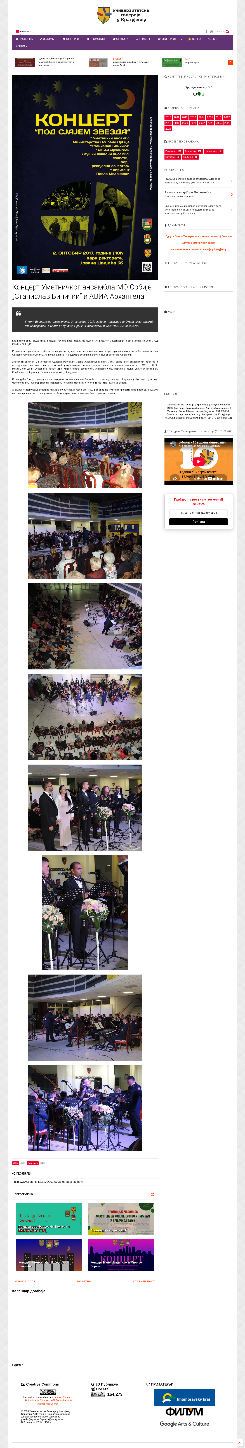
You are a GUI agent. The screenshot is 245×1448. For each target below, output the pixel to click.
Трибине (188, 156)
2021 (193, 123)
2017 (227, 117)
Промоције (211, 151)
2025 (227, 123)
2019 (177, 123)
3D (213, 39)
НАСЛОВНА (25, 39)
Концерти (190, 151)
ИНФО (21, 46)
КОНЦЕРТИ (72, 39)
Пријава (198, 521)
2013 (193, 117)
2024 (219, 123)
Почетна (84, 1281)
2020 (185, 123)
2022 (202, 123)
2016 (218, 117)
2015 (210, 117)
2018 (168, 123)
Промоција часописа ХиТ (108, 1230)
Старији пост (144, 1281)
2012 (185, 117)
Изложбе (170, 151)
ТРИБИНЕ (144, 39)
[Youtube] (211, 31)
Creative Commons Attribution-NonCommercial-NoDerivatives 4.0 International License (49, 1400)
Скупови (170, 156)
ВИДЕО (196, 39)
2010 (168, 117)
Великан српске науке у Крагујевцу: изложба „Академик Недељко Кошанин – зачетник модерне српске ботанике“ (132, 62)
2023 (210, 123)
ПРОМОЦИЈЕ (97, 39)
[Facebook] (207, 31)
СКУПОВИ (122, 39)
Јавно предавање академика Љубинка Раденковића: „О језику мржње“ (204, 64)
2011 (176, 117)
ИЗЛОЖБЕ (48, 39)
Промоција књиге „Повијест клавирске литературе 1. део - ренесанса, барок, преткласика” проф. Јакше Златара (57, 62)
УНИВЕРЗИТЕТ (170, 39)
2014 (201, 117)
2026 (187, 59)
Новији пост (25, 1281)
